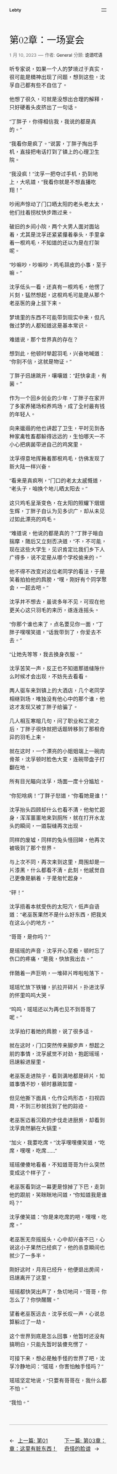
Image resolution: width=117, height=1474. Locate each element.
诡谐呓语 (93, 55)
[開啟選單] (104, 10)
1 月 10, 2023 (23, 55)
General (64, 55)
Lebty (15, 9)
